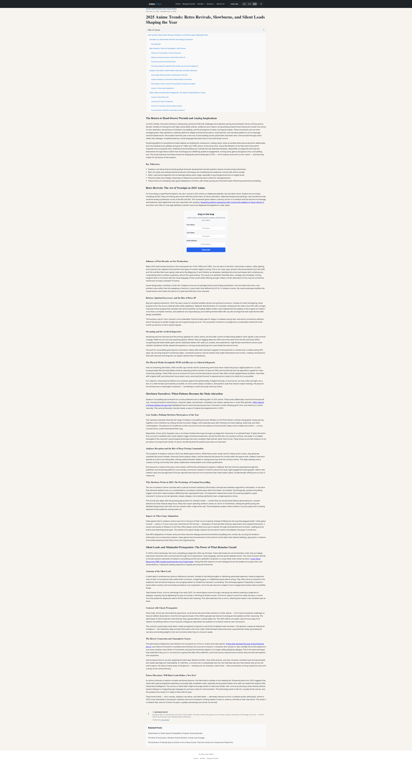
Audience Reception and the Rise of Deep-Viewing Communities (171, 79)
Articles (200, 4)
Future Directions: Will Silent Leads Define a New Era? (168, 110)
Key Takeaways (156, 44)
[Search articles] (261, 4)
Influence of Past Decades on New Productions (166, 53)
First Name (191, 225)
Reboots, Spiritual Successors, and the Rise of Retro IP (168, 57)
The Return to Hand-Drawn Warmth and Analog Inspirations (171, 39)
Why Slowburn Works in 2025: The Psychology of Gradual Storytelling (173, 84)
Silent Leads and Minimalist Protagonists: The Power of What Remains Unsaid (177, 93)
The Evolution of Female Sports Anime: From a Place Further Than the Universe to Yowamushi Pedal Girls (190, 742)
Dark (249, 4)
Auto (254, 4)
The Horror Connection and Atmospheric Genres (166, 106)
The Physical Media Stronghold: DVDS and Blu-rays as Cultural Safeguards (174, 66)
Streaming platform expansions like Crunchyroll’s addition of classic (232, 202)
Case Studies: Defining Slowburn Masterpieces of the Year (169, 75)
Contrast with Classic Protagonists (162, 101)
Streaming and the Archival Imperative (163, 62)
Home (178, 4)
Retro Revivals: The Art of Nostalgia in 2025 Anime (167, 48)
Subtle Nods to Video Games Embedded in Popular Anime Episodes (175, 733)
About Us (220, 4)
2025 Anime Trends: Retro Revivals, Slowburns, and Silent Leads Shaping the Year (178, 35)
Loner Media (165, 720)
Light (244, 4)
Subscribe (234, 4)
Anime (154, 4)
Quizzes (210, 4)
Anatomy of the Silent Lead (159, 97)
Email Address (192, 241)
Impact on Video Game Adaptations (162, 88)
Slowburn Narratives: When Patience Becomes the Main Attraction (173, 70)
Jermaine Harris (161, 712)
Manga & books (188, 4)
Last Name (190, 233)
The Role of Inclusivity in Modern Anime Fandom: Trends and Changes (176, 738)
